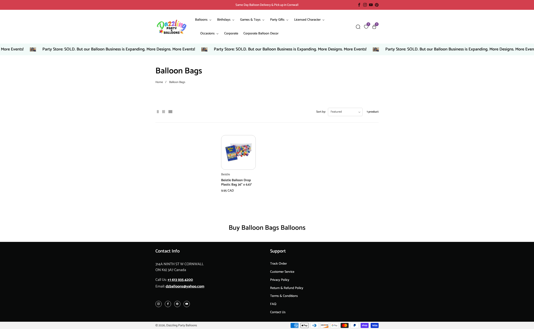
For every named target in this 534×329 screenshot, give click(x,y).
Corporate (231, 33)
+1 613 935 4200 (180, 280)
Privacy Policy (279, 280)
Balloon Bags (177, 82)
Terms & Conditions (284, 296)
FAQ (273, 304)
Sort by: (321, 111)
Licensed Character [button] (307, 20)
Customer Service (282, 272)
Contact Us (278, 312)
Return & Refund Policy (286, 288)
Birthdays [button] (224, 20)
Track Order (278, 263)
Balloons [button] (201, 20)
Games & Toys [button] (250, 20)
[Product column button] (157, 111)
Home (159, 82)
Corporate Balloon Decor (260, 33)
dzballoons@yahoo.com (185, 286)
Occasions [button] (207, 33)
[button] (358, 27)
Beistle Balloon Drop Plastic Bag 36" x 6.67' (236, 182)
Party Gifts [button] (277, 20)
